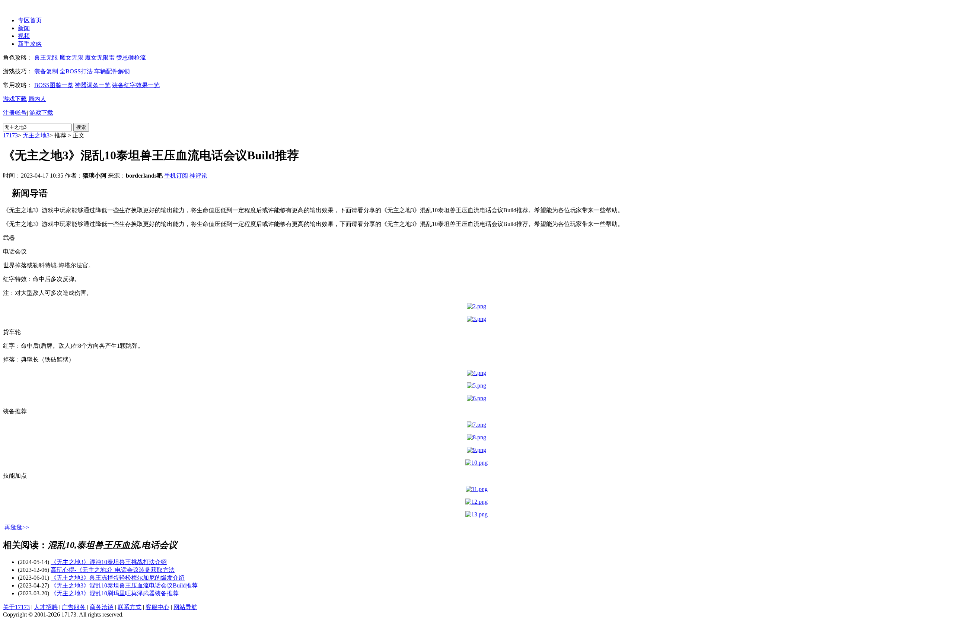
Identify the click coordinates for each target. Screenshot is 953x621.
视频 (24, 36)
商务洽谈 (102, 607)
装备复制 (46, 71)
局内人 (37, 99)
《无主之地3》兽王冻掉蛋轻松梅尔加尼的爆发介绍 (118, 577)
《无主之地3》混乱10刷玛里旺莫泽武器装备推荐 (115, 593)
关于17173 (16, 607)
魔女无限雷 (100, 57)
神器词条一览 (93, 85)
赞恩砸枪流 (131, 57)
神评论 (198, 175)
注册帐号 (15, 112)
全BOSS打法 (76, 71)
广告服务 (74, 607)
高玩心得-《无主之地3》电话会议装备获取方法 (113, 570)
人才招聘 (46, 607)
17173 (10, 135)
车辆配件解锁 (112, 71)
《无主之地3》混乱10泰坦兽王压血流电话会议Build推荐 (124, 585)
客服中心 (157, 607)
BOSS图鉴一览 (53, 85)
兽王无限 (46, 57)
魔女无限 (71, 57)
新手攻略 (30, 44)
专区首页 (30, 20)
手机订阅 (176, 175)
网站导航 (185, 607)
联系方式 (129, 607)
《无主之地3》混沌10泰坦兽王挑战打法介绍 (109, 562)
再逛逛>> (16, 527)
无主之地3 (36, 135)
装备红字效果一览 (136, 85)
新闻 (24, 28)
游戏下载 (15, 99)
